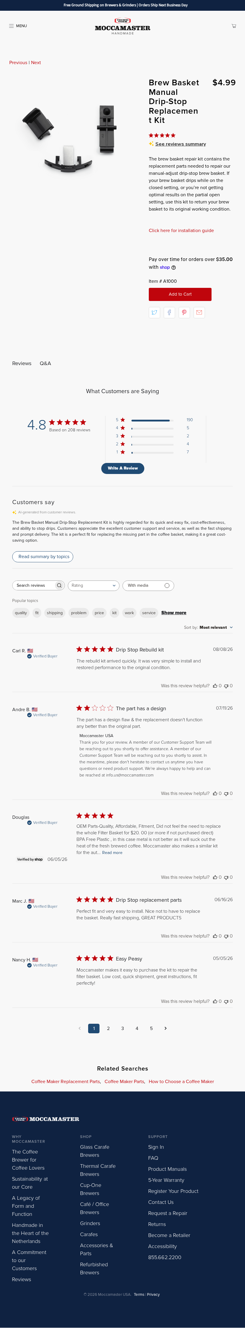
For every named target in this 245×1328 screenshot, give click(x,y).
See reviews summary (180, 144)
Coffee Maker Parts (124, 1082)
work (129, 612)
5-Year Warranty (166, 1180)
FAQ (153, 1158)
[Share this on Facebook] (169, 312)
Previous (18, 63)
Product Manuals (167, 1169)
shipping (55, 612)
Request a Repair (167, 1213)
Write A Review (123, 468)
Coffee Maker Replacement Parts (65, 1082)
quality (21, 612)
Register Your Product (173, 1191)
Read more (112, 852)
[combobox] (94, 585)
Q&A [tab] (45, 363)
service (149, 612)
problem (78, 612)
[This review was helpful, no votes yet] (215, 686)
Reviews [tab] (21, 363)
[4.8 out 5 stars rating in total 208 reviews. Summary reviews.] (163, 135)
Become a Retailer (169, 1235)
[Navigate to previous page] (79, 1028)
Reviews (21, 1279)
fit (37, 612)
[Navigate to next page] (165, 1028)
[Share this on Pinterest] (184, 312)
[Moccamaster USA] (122, 26)
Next (36, 63)
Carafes (89, 1234)
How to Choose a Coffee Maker (181, 1082)
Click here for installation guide (181, 231)
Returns (157, 1224)
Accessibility (162, 1246)
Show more (173, 613)
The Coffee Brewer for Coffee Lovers (28, 1159)
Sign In (156, 1147)
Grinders (90, 1223)
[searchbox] (33, 585)
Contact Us (161, 1202)
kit (114, 612)
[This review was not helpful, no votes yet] (226, 686)
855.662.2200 (164, 1257)
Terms (139, 1294)
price (99, 612)
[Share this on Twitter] (154, 312)
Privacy (153, 1294)
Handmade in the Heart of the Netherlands (30, 1233)
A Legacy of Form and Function (26, 1206)
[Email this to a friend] (199, 312)
